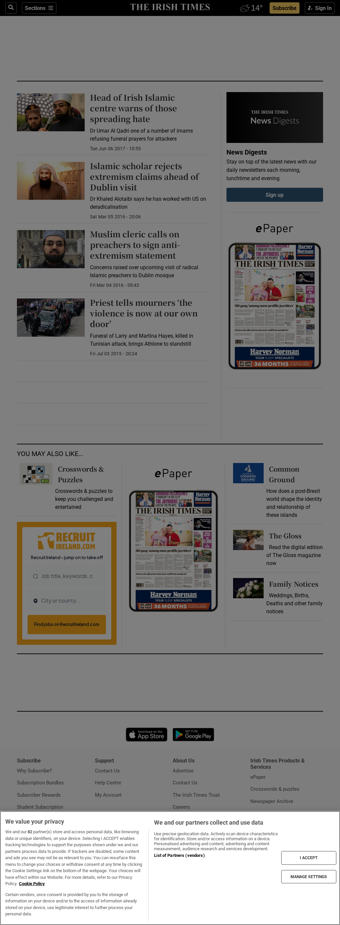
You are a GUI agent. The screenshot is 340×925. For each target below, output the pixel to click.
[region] (170, 868)
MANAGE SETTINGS (309, 876)
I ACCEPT (309, 858)
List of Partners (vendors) (179, 855)
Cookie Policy (32, 883)
